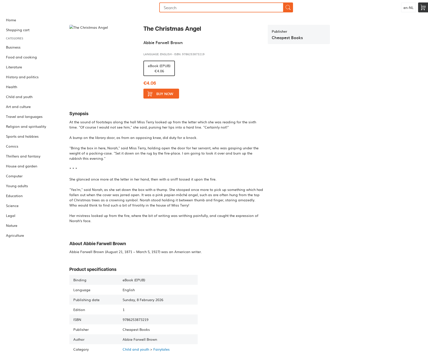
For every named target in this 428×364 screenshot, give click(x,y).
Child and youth (19, 96)
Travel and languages (24, 116)
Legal (10, 215)
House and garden (21, 165)
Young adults (17, 185)
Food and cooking (21, 56)
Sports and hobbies (22, 136)
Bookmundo (25, 7)
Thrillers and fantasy (23, 156)
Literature (14, 66)
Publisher (279, 31)
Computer (14, 175)
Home (11, 19)
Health (11, 86)
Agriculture (15, 235)
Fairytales (161, 349)
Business (13, 47)
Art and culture (18, 106)
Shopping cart (17, 29)
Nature (11, 225)
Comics (12, 146)
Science (12, 205)
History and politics (22, 76)
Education (14, 195)
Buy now (164, 93)
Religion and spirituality (26, 126)
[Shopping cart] (423, 7)
